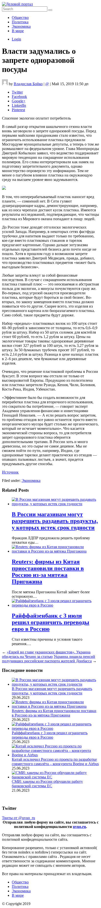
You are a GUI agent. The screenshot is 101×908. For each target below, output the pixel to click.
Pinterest (18, 110)
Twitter (17, 92)
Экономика (21, 26)
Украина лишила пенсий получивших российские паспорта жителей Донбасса (48, 658)
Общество (20, 17)
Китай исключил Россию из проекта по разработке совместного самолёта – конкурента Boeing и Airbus (55, 761)
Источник (10, 472)
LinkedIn (19, 105)
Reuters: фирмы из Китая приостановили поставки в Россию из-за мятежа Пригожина (48, 571)
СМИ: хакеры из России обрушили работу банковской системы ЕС (47, 783)
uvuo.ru (79, 827)
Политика (20, 22)
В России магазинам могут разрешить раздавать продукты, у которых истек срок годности (55, 521)
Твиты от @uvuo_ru (18, 818)
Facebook (19, 97)
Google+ (18, 101)
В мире (18, 31)
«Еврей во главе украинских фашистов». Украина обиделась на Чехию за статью (46, 654)
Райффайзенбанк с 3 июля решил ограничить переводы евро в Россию (50, 622)
